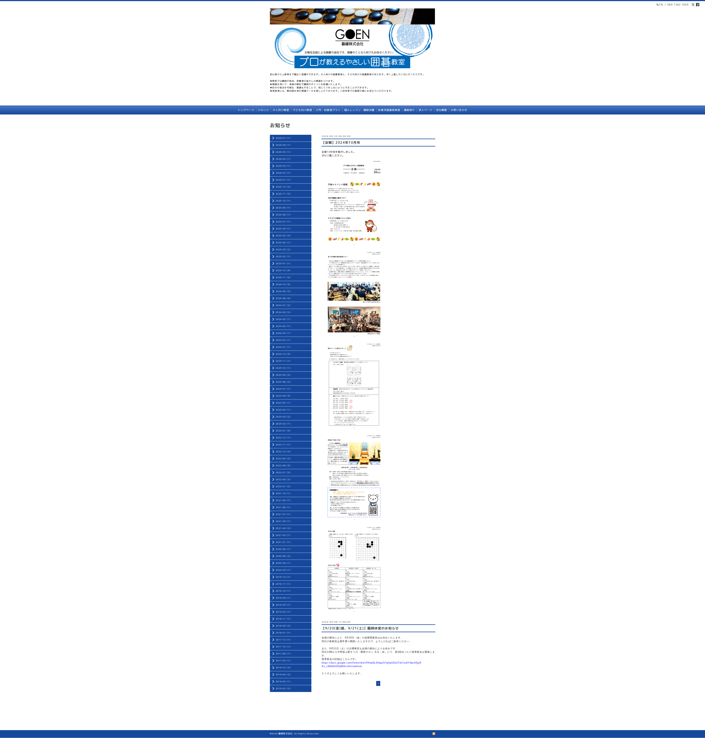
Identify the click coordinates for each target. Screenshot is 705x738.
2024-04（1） (284, 326)
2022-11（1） (284, 444)
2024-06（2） (284, 312)
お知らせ (263, 110)
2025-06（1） (284, 228)
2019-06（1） (284, 597)
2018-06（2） (284, 625)
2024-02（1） (284, 340)
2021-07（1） (284, 514)
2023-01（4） (284, 430)
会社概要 (441, 110)
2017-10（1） (284, 646)
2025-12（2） (284, 186)
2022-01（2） (284, 486)
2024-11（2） (284, 277)
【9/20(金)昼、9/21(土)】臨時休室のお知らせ (360, 628)
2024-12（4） (284, 270)
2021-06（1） (284, 521)
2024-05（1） (284, 319)
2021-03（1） (284, 535)
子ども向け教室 (302, 110)
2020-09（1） (284, 549)
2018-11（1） (284, 618)
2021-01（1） (284, 542)
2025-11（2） (284, 193)
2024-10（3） (284, 284)
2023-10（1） (284, 368)
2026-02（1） (284, 172)
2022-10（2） (284, 451)
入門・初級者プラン (328, 110)
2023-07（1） (284, 388)
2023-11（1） (284, 361)
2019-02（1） (284, 611)
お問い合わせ (459, 110)
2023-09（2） (284, 374)
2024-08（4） (284, 298)
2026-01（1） (284, 179)
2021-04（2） (284, 528)
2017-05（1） (284, 660)
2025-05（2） (284, 235)
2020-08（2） (284, 556)
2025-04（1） (284, 242)
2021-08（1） (284, 507)
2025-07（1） (284, 221)
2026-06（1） (284, 145)
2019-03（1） (284, 604)
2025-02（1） (284, 256)
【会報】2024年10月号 (340, 142)
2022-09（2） (284, 458)
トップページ (246, 110)
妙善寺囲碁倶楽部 (389, 110)
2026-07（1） (284, 138)
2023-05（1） (284, 402)
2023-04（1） (284, 409)
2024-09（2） (284, 291)
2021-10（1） (284, 493)
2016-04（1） (284, 681)
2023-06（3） (284, 395)
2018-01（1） (284, 632)
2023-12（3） (284, 354)
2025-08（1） (284, 214)
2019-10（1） (284, 590)
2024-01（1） (284, 347)
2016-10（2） (284, 667)
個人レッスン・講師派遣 (359, 110)
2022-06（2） (284, 479)
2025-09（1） (284, 207)
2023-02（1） (284, 423)
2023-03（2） (284, 416)
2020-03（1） (284, 570)
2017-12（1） (284, 639)
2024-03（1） (284, 333)
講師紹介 (409, 110)
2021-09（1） (284, 500)
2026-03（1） (284, 165)
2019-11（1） (284, 584)
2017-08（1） (284, 653)
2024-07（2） (284, 305)
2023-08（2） (284, 381)
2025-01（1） (284, 263)
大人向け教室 (281, 110)
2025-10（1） (284, 200)
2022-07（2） (284, 472)
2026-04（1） (284, 159)
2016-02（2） (284, 688)
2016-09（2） (284, 674)
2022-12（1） (284, 437)
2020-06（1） (284, 563)
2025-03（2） (284, 249)
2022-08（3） (284, 465)
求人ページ (425, 110)
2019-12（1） (284, 577)
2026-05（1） (284, 152)
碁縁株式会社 (285, 733)
